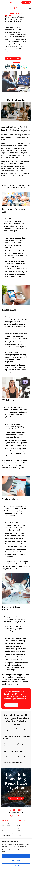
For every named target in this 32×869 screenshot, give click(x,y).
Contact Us (19, 830)
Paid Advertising (6, 825)
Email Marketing (6, 835)
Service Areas (20, 833)
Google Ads (5, 828)
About (18, 825)
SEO (3, 830)
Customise (16, 860)
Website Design (6, 823)
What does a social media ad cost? (14, 757)
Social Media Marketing (7, 833)
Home (18, 823)
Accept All (16, 856)
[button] (30, 8)
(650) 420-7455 (16, 816)
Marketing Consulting (7, 838)
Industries (19, 835)
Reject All (16, 865)
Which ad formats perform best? (14, 751)
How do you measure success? (13, 762)
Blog (18, 828)
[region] (16, 853)
